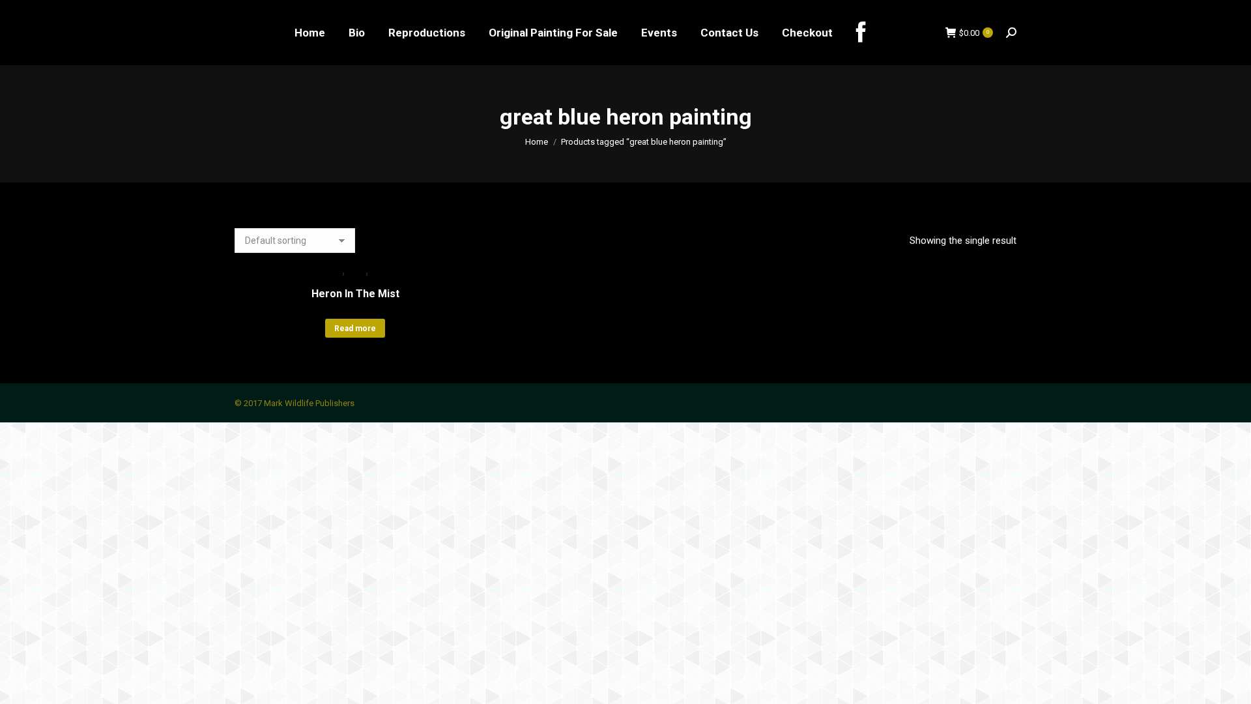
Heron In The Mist (355, 293)
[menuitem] (310, 32)
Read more (355, 328)
